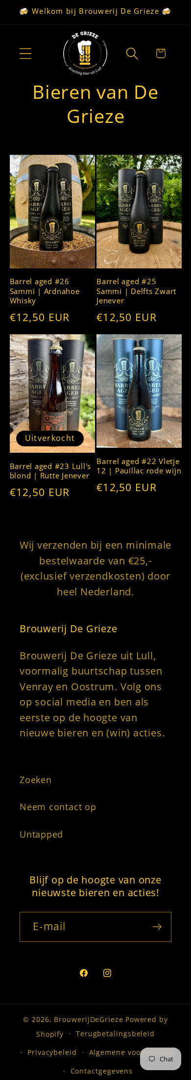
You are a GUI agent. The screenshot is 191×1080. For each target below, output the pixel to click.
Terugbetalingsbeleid (115, 1033)
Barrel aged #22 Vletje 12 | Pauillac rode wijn (138, 466)
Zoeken (36, 780)
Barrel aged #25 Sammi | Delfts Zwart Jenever (136, 291)
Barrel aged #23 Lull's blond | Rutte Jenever (51, 471)
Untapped (41, 834)
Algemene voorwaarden (132, 1052)
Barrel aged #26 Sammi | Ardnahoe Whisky (45, 291)
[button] (25, 53)
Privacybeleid (52, 1052)
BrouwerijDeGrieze (88, 1019)
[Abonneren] (157, 927)
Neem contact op (58, 807)
